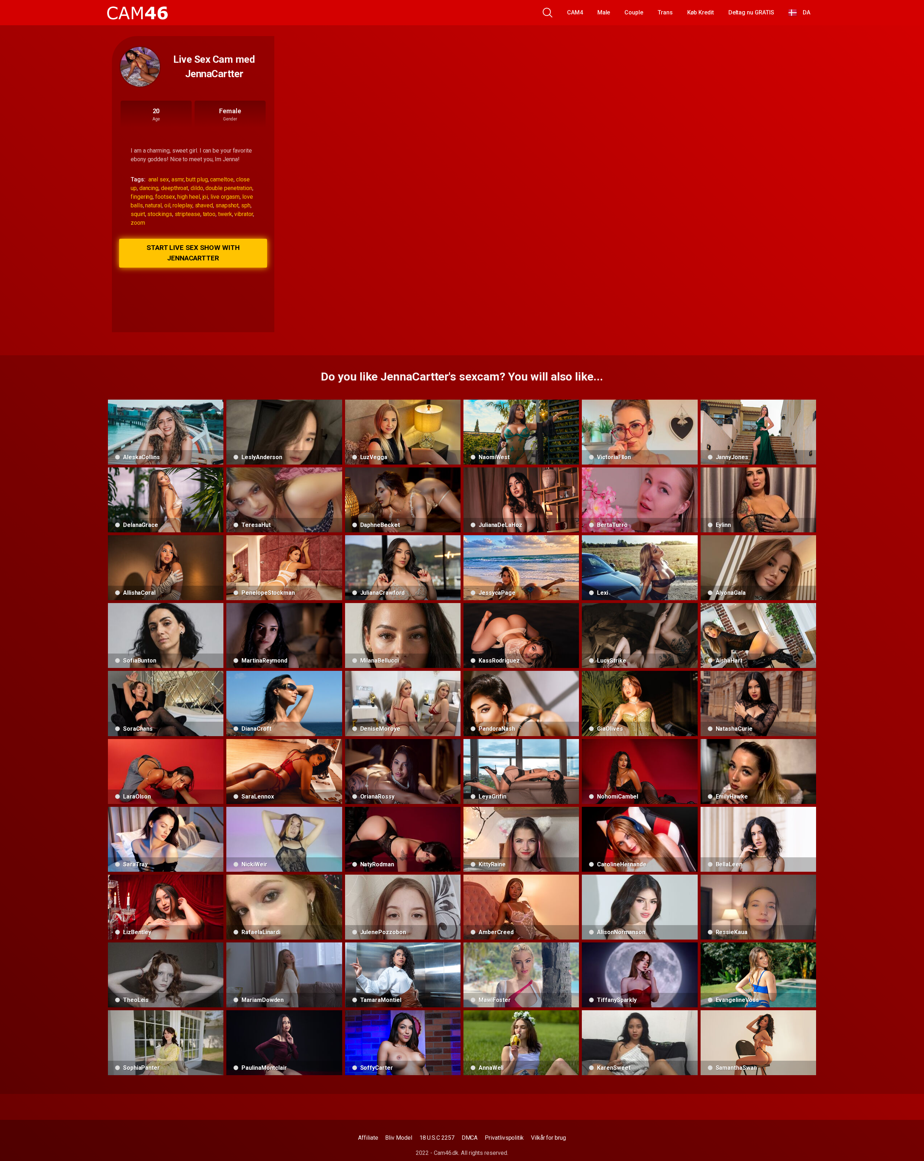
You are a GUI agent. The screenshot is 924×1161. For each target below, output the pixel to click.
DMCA (470, 1137)
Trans (665, 12)
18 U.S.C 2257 (436, 1137)
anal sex (158, 179)
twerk (225, 214)
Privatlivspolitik (504, 1137)
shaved (204, 205)
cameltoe (221, 179)
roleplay (182, 205)
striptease (187, 214)
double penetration (228, 188)
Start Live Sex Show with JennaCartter (193, 252)
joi (205, 196)
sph (245, 205)
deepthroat (174, 188)
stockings (159, 214)
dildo (197, 188)
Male (603, 12)
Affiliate (368, 1137)
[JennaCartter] (140, 67)
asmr (177, 179)
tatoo (209, 214)
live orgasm (225, 196)
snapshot (227, 205)
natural (153, 205)
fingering (142, 196)
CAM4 (575, 12)
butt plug (197, 179)
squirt (138, 214)
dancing (148, 188)
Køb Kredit (700, 12)
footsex (165, 196)
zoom (138, 222)
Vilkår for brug (548, 1137)
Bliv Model (398, 1137)
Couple (633, 12)
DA (803, 12)
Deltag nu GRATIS (751, 12)
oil (167, 205)
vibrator (243, 214)
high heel (188, 196)
